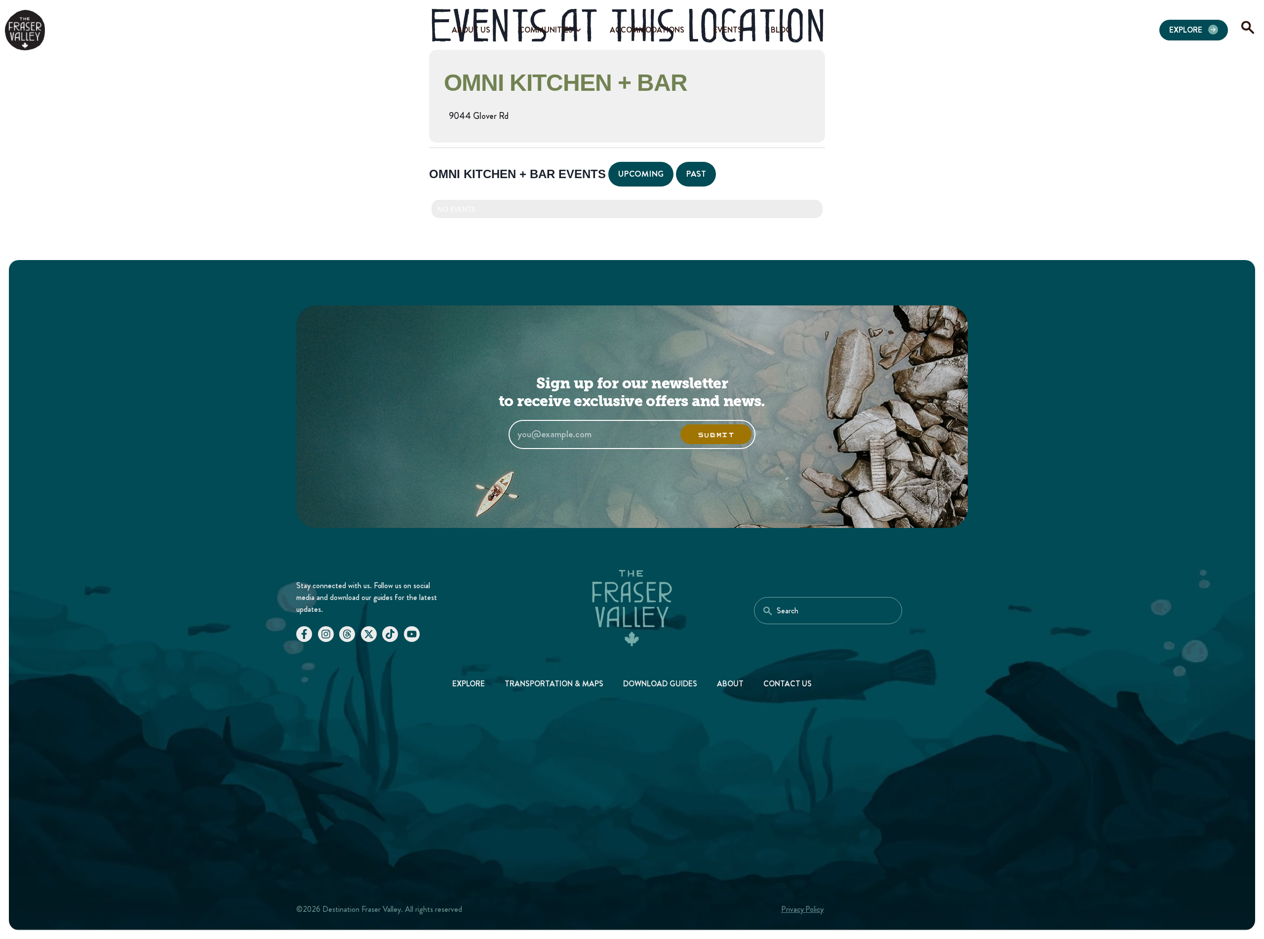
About (730, 683)
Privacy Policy (802, 909)
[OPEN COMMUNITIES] (578, 30)
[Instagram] (326, 634)
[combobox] (828, 610)
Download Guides (660, 683)
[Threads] (347, 634)
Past (696, 174)
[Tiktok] (390, 634)
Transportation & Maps (554, 683)
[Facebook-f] (304, 634)
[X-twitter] (369, 634)
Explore (468, 683)
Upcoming (641, 174)
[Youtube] (412, 634)
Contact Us (787, 683)
